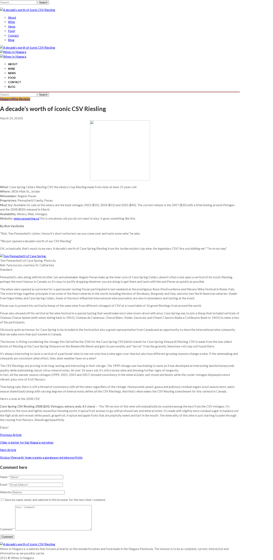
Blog (11, 40)
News (11, 26)
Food (11, 31)
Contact (13, 35)
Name (5, 477)
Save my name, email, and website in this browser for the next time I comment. (55, 499)
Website (5, 492)
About (12, 17)
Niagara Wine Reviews (15, 99)
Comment (7, 529)
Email (4, 484)
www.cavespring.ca (26, 218)
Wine (11, 22)
